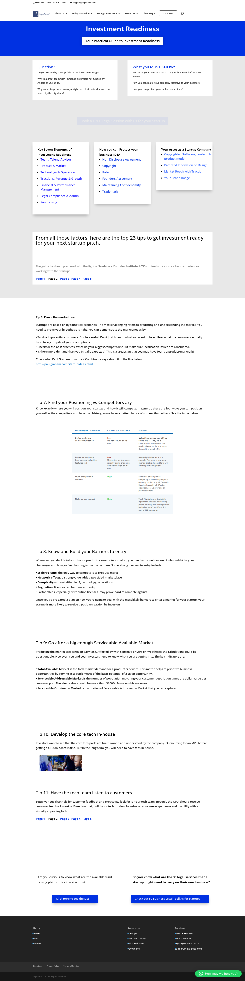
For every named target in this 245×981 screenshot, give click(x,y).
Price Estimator (136, 943)
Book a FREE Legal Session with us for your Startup (122, 121)
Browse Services (184, 933)
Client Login (149, 13)
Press (35, 938)
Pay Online (134, 948)
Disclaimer (37, 966)
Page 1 (40, 279)
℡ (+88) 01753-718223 (187, 943)
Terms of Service (71, 966)
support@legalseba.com (188, 948)
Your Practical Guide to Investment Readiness (122, 41)
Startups (132, 933)
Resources (130, 13)
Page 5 (87, 279)
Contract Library (137, 938)
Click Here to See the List (72, 898)
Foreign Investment (107, 13)
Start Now (168, 13)
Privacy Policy (53, 966)
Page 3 (64, 279)
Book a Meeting (183, 938)
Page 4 (75, 279)
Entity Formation (81, 13)
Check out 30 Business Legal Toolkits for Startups (167, 898)
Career (36, 933)
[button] (218, 973)
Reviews (37, 943)
